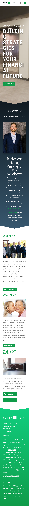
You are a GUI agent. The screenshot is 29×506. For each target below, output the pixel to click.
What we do (8, 345)
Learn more (8, 84)
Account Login (9, 394)
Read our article (11, 212)
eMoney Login (9, 400)
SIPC (14, 450)
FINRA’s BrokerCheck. (14, 209)
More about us (9, 289)
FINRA (10, 450)
